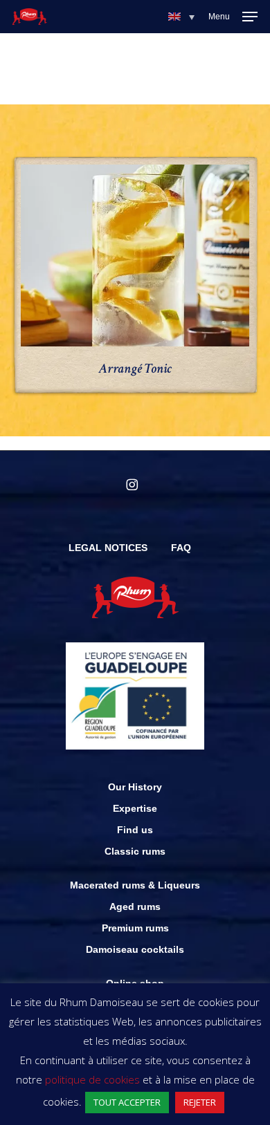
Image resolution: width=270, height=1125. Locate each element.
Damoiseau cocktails (135, 949)
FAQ (181, 547)
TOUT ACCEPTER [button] (127, 1102)
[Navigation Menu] (233, 17)
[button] (181, 16)
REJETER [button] (199, 1102)
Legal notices (108, 547)
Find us (135, 829)
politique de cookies (92, 1079)
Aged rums (135, 906)
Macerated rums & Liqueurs (135, 885)
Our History (135, 786)
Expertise (135, 808)
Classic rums (135, 851)
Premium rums (135, 927)
